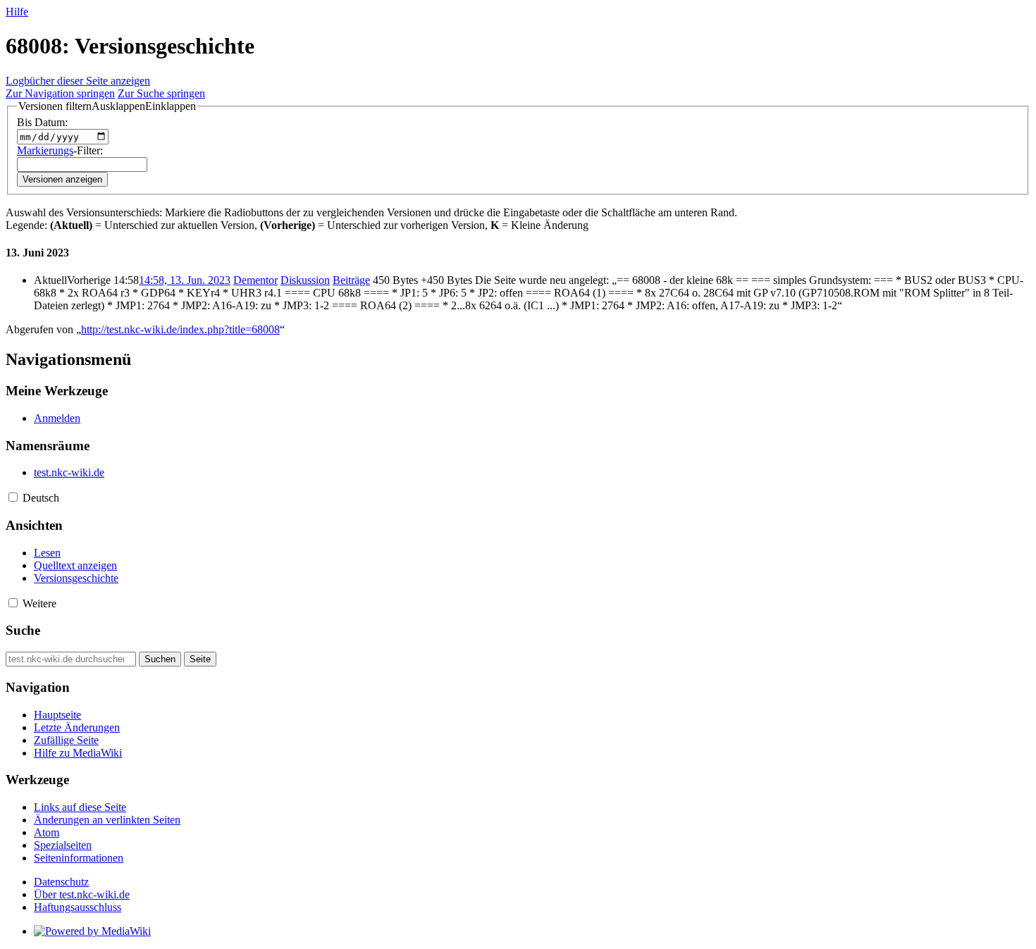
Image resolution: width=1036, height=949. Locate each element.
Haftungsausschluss (77, 907)
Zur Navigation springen (60, 93)
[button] (107, 106)
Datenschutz (61, 882)
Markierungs (45, 150)
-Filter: (60, 150)
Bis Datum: (42, 122)
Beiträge (351, 280)
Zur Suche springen (161, 93)
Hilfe (17, 12)
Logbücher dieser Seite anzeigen (78, 81)
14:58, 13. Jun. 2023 (184, 280)
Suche (23, 630)
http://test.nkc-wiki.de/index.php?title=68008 (180, 329)
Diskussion (305, 280)
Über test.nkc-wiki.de (82, 894)
